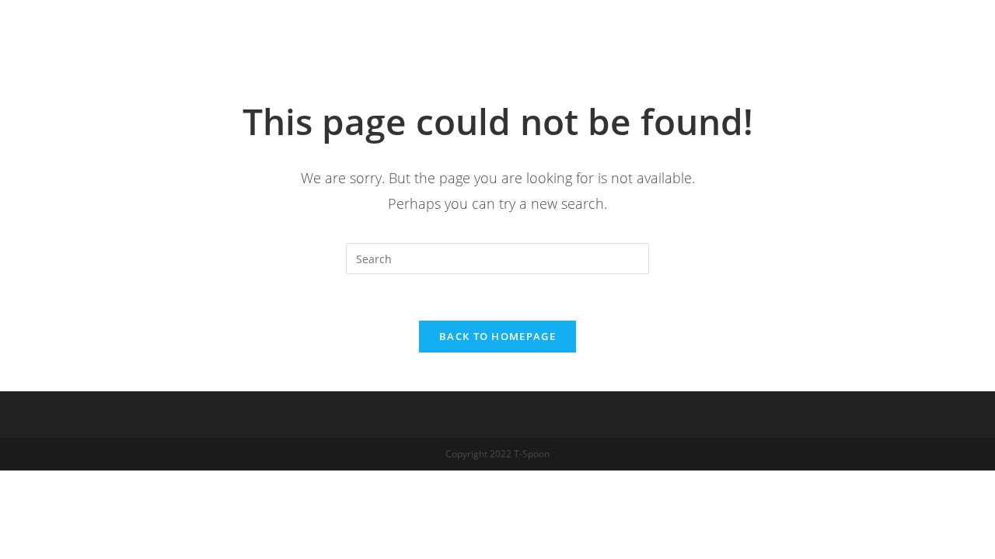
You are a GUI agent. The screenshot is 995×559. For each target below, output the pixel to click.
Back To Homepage (497, 336)
